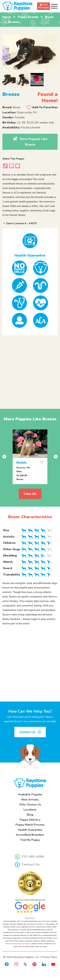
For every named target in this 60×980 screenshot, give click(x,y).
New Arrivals (30, 799)
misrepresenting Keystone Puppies (18, 944)
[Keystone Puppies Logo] (30, 783)
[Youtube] (53, 964)
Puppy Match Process (30, 825)
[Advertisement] (30, 369)
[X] (25, 964)
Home (6, 17)
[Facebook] (7, 964)
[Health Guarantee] (30, 240)
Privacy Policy (49, 957)
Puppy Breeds (28, 17)
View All (30, 494)
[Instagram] (16, 964)
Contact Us (27, 732)
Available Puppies (30, 794)
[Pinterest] (34, 964)
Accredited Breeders (30, 835)
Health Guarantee (30, 830)
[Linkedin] (44, 964)
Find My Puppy (30, 840)
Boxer (49, 17)
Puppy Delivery (30, 820)
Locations (30, 810)
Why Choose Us (30, 804)
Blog (30, 815)
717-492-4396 (33, 856)
